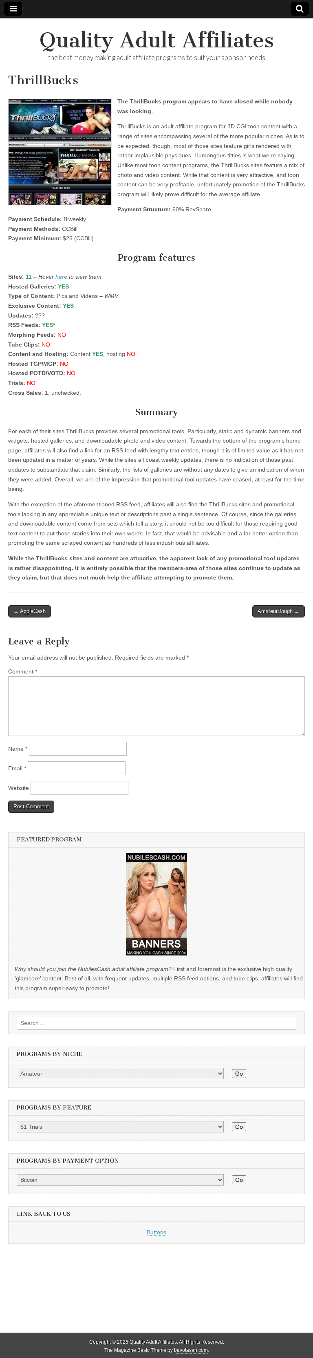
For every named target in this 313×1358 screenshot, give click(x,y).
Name (17, 748)
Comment (22, 671)
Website (18, 788)
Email (17, 768)
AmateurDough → (279, 611)
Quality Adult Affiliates (157, 40)
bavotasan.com (191, 1350)
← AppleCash (29, 611)
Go (239, 1073)
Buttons (156, 1232)
